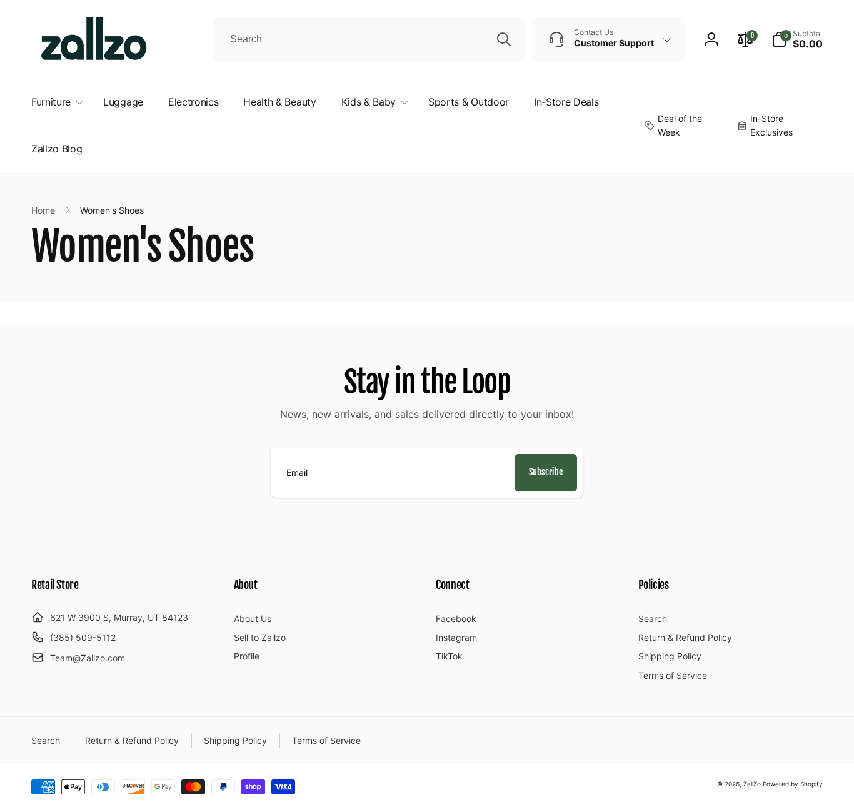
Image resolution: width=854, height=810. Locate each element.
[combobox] (369, 39)
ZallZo (752, 784)
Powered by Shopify (793, 784)
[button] (797, 39)
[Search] (503, 39)
